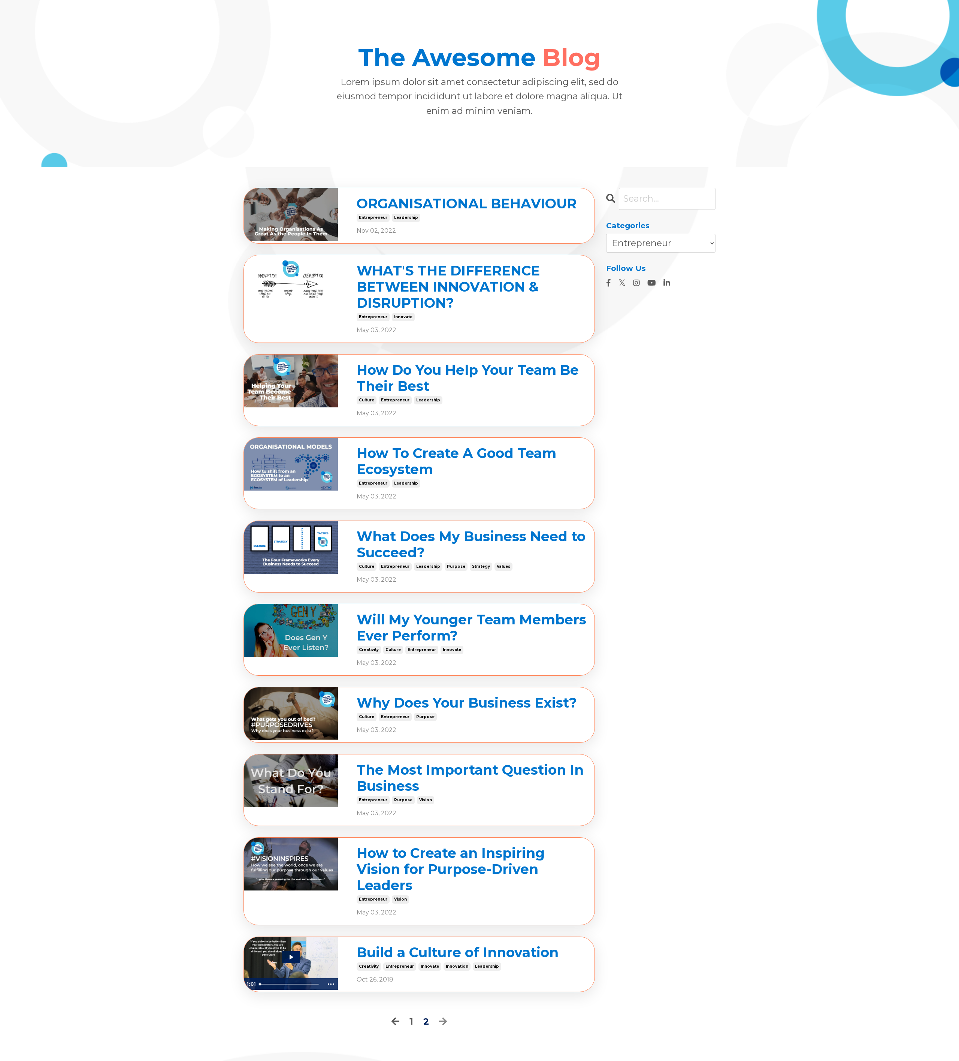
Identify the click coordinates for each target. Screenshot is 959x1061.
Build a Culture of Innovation (458, 952)
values (503, 566)
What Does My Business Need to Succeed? (471, 544)
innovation (457, 966)
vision (425, 800)
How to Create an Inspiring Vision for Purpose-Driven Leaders (451, 869)
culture (366, 400)
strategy (481, 566)
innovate (403, 316)
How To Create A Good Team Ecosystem (456, 461)
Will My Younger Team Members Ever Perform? (471, 628)
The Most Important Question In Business (470, 778)
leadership (406, 217)
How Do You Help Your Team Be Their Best (468, 378)
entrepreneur (373, 217)
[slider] (290, 984)
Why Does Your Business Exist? (467, 703)
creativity (369, 649)
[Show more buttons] (331, 984)
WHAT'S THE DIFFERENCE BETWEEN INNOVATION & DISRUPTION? (448, 287)
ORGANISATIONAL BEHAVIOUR (467, 204)
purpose (456, 566)
